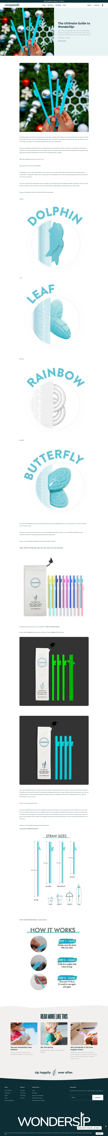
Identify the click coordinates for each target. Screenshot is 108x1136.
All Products (8, 1090)
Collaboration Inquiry (38, 1100)
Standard (7, 1093)
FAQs (33, 1090)
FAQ (64, 5)
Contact (22, 1098)
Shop (44, 5)
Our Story (50, 5)
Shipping (34, 1093)
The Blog (58, 5)
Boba (6, 1095)
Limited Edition (9, 1100)
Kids (6, 1098)
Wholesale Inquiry (37, 1098)
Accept (99, 1133)
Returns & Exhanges (37, 1095)
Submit (97, 1097)
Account (96, 5)
